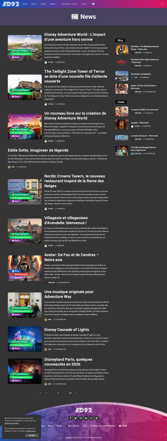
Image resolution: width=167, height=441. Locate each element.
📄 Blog (15, 271)
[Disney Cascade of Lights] (25, 339)
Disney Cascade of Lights (66, 329)
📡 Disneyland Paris (21, 54)
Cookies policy (31, 431)
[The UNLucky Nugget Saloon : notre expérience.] (121, 150)
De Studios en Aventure (141, 74)
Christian (51, 282)
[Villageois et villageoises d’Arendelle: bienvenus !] (25, 231)
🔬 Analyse (17, 278)
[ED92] (11, 4)
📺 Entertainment (20, 274)
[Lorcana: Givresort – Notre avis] (121, 137)
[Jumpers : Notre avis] (121, 124)
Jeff (136, 77)
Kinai (13, 167)
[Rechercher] (162, 4)
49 (70, 393)
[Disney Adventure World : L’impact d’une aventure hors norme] (25, 48)
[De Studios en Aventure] (121, 76)
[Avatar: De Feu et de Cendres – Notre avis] (25, 268)
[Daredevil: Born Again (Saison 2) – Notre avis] (121, 63)
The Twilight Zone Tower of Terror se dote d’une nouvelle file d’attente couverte (75, 76)
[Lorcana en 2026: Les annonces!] (121, 111)
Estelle (50, 62)
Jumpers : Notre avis (140, 123)
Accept (32, 435)
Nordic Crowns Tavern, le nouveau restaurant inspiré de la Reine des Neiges (74, 181)
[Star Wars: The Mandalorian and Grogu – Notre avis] (121, 50)
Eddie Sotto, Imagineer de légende (38, 150)
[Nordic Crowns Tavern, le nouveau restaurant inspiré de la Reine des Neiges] (25, 192)
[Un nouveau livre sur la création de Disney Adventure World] (25, 126)
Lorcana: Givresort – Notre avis (144, 136)
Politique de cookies (12, 423)
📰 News (16, 57)
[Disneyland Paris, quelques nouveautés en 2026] (25, 371)
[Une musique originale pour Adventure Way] (25, 305)
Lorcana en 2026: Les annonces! (145, 110)
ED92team (138, 153)
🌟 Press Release (20, 51)
